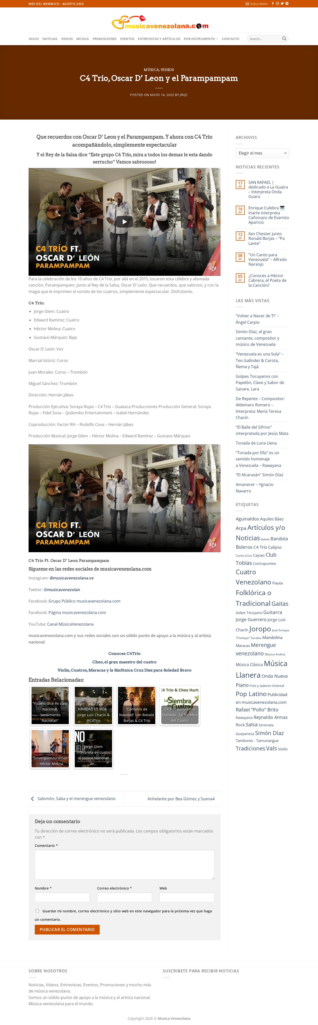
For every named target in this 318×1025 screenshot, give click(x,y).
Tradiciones (250, 748)
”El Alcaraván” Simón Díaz (259, 475)
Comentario (46, 845)
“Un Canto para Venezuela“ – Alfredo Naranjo (267, 260)
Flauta (277, 582)
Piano (242, 684)
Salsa (252, 724)
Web (163, 888)
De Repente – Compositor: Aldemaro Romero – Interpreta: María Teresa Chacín (260, 408)
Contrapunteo (264, 563)
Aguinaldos (247, 519)
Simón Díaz (269, 733)
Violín (283, 748)
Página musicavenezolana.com (77, 612)
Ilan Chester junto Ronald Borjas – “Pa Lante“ (266, 238)
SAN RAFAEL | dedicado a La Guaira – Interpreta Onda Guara (268, 189)
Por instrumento (199, 38)
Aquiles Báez (272, 519)
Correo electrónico (114, 888)
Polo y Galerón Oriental (267, 685)
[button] (257, 3)
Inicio (34, 38)
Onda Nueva (275, 676)
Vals (271, 748)
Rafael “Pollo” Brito (257, 709)
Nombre (43, 888)
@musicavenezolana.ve (72, 578)
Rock (240, 725)
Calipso (275, 547)
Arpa (241, 528)
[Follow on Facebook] (272, 3)
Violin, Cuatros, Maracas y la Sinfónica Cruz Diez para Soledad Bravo (125, 670)
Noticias (50, 38)
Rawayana (244, 717)
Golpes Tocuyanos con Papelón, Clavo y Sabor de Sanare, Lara (260, 383)
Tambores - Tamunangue (257, 740)
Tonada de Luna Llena (256, 443)
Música (82, 38)
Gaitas (280, 604)
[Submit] (284, 39)
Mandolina (272, 637)
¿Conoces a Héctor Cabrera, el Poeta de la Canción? (267, 280)
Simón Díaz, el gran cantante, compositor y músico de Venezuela (257, 338)
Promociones (105, 38)
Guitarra (272, 612)
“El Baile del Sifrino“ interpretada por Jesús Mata (262, 430)
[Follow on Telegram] (286, 3)
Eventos (127, 38)
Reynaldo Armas (271, 717)
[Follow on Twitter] (282, 3)
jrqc (184, 95)
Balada (265, 539)
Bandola (279, 539)
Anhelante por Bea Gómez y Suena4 (182, 798)
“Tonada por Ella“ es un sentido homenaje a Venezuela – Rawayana (258, 459)
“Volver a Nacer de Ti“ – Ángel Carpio (257, 319)
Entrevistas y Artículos (159, 38)
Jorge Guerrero (251, 619)
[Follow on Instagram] (277, 3)
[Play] (124, 222)
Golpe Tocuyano (249, 612)
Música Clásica (249, 664)
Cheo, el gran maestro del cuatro (124, 662)
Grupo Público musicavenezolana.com (84, 601)
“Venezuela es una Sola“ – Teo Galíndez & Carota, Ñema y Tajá (259, 360)
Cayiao (259, 555)
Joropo (260, 628)
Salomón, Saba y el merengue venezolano (76, 798)
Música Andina (275, 654)
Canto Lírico (244, 555)
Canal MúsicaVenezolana (70, 624)
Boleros (244, 547)
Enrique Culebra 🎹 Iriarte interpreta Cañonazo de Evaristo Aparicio (268, 215)
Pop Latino (251, 694)
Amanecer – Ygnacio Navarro (255, 488)
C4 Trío (260, 547)
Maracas (243, 645)
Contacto (230, 38)
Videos (67, 38)
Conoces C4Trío (125, 653)
